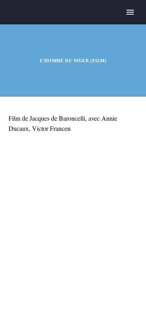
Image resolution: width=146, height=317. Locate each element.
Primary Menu (130, 12)
